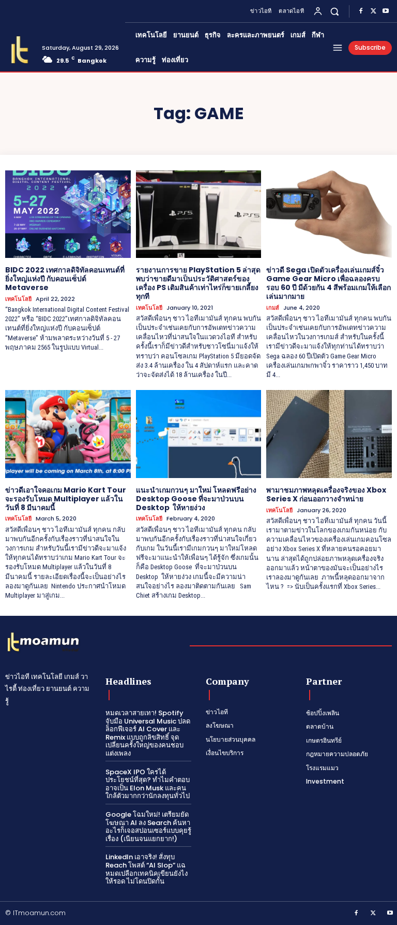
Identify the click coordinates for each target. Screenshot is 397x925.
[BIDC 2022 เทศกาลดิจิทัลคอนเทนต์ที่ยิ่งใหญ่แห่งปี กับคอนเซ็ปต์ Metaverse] (68, 214)
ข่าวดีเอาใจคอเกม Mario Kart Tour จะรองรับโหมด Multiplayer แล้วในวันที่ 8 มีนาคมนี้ (65, 499)
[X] (373, 11)
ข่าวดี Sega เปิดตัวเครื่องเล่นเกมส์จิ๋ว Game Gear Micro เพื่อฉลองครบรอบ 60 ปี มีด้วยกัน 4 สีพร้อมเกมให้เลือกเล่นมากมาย (328, 283)
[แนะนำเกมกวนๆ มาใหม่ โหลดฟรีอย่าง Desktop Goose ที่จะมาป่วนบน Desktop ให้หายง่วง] (199, 434)
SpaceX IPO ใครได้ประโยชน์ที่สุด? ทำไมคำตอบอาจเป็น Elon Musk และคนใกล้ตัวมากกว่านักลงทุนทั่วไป (147, 784)
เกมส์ (272, 308)
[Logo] (19, 49)
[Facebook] (361, 11)
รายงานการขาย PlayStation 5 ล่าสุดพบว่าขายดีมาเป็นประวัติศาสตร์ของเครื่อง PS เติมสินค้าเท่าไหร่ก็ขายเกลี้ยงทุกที (198, 283)
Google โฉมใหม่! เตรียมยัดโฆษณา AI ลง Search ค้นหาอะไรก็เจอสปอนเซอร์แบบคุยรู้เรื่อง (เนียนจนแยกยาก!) (148, 827)
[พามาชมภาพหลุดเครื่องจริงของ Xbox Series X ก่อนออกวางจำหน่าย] (329, 434)
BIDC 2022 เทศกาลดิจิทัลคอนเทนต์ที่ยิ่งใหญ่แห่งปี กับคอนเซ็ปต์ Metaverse (65, 279)
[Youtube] (385, 11)
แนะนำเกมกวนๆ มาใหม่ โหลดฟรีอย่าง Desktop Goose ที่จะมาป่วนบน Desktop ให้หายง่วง (196, 499)
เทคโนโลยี (18, 299)
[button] (335, 11)
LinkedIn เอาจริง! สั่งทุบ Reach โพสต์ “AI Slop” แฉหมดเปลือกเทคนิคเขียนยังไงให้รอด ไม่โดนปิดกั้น (146, 869)
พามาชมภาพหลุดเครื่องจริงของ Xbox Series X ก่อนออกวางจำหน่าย (326, 494)
